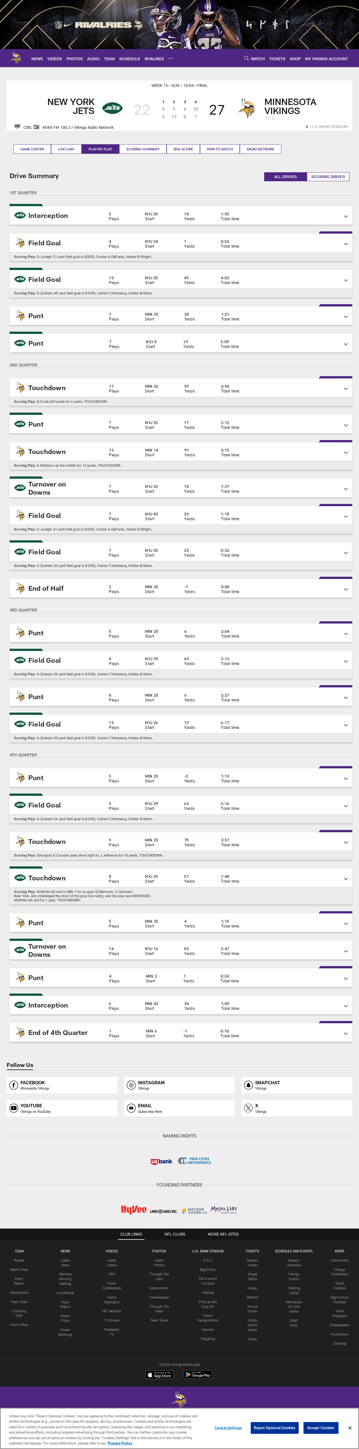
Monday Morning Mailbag (65, 1278)
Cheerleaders (159, 1297)
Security (208, 1329)
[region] (179, 1428)
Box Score (183, 149)
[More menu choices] (171, 58)
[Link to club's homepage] (15, 58)
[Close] (350, 1428)
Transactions (19, 1292)
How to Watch (220, 149)
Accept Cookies (321, 1427)
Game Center (32, 149)
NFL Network (111, 1311)
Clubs (252, 1339)
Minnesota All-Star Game (294, 1306)
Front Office (19, 1325)
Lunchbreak (65, 1293)
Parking (208, 1292)
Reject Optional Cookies (275, 1427)
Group (252, 1288)
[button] (181, 215)
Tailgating (208, 1339)
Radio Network (260, 149)
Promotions (340, 1334)
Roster (19, 1260)
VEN (112, 1274)
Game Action (159, 1288)
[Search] (246, 58)
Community (340, 1260)
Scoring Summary (143, 149)
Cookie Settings (228, 1427)
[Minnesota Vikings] (179, 1400)
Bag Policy (208, 1269)
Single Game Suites (252, 1325)
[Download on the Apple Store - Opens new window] (159, 1375)
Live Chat (66, 149)
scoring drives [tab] (328, 176)
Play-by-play (100, 149)
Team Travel (159, 1320)
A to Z (207, 1260)
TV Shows (111, 1320)
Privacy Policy (120, 1443)
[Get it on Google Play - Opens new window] (198, 1377)
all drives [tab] (285, 176)
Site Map (339, 1343)
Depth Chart (19, 1269)
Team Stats (19, 1302)
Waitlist (252, 1297)
